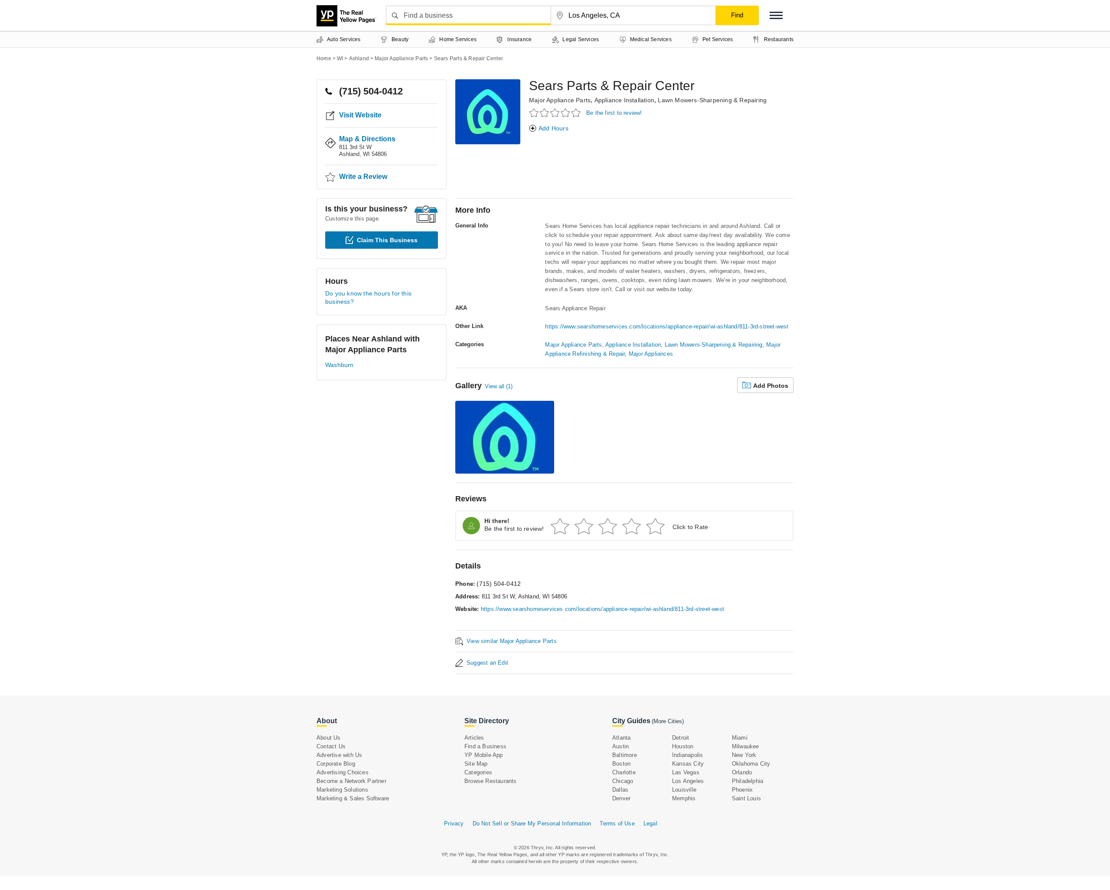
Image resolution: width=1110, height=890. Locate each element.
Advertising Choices (343, 772)
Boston (621, 763)
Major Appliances (651, 354)
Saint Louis (746, 798)
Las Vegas (685, 772)
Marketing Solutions (342, 789)
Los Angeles (688, 781)
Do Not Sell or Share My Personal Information (532, 823)
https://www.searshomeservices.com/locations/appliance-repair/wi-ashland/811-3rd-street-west (666, 326)
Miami (740, 737)
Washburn (339, 364)
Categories (478, 772)
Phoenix (742, 789)
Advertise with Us (339, 755)
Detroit (680, 737)
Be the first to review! (614, 113)
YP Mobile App (483, 755)
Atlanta (621, 737)
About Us (329, 737)
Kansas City (688, 763)
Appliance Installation (624, 100)
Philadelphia (747, 781)
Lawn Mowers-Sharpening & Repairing (712, 100)
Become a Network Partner (351, 781)
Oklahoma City (751, 763)
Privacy (454, 823)
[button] (776, 15)
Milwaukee (745, 746)
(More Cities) (668, 721)
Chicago (622, 781)
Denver (621, 798)
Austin (620, 746)
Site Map (476, 763)
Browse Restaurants (490, 781)
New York (744, 755)
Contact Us (331, 746)
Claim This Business (387, 240)
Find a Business (485, 746)
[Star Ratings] (556, 112)
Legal (650, 823)
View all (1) (499, 386)
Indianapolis (687, 755)
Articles (474, 737)
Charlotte (624, 772)
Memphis (683, 798)
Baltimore (624, 755)
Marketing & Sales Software (353, 798)
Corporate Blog (336, 763)
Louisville (684, 789)
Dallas (620, 789)
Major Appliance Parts (560, 100)
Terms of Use (617, 823)
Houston (682, 746)
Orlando (742, 772)
